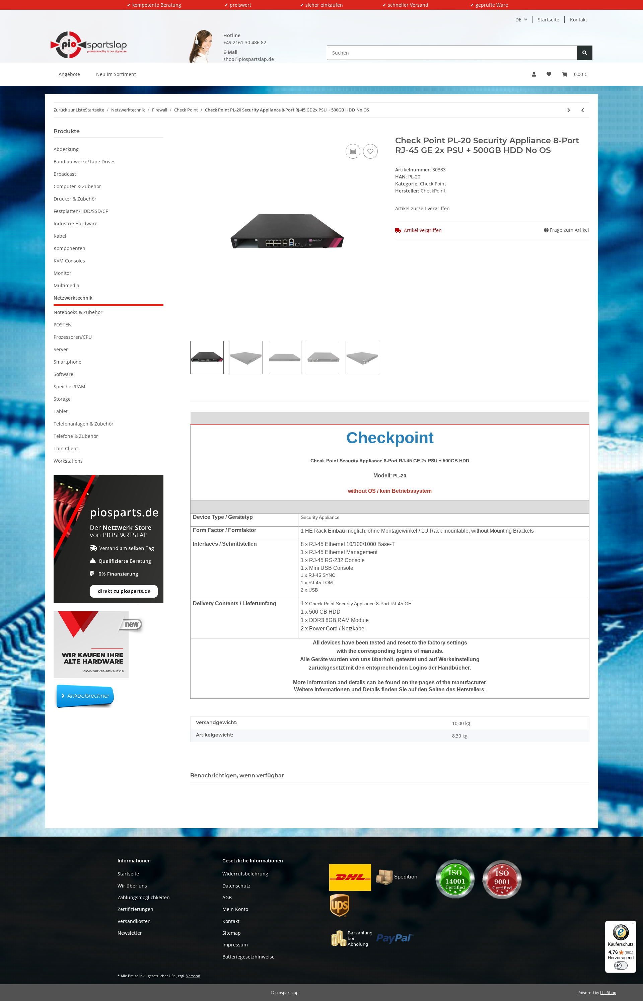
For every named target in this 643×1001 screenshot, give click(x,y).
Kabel (60, 236)
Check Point (433, 183)
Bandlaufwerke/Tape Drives (85, 161)
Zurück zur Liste (69, 110)
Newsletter (130, 933)
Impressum (235, 944)
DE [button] (518, 19)
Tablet (61, 411)
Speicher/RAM (69, 386)
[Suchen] (584, 53)
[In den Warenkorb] (195, 132)
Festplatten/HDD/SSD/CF (81, 211)
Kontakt (578, 19)
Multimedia (66, 285)
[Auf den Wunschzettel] (370, 151)
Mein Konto (235, 909)
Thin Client (66, 448)
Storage (62, 399)
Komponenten (69, 248)
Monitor (62, 273)
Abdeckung (66, 149)
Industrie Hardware (75, 223)
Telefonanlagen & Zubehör (84, 423)
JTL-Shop (608, 992)
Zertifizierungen (135, 909)
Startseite (548, 19)
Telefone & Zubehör (76, 436)
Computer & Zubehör (77, 186)
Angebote (69, 74)
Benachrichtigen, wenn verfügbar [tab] (237, 775)
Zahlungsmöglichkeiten (144, 897)
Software (63, 374)
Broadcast (65, 174)
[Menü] (632, 925)
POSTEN (63, 324)
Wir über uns (132, 885)
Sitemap (231, 933)
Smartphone (67, 362)
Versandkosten (134, 921)
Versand (193, 975)
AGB (227, 897)
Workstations (68, 461)
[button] (533, 74)
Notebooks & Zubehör (78, 312)
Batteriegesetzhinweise (248, 956)
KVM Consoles (69, 260)
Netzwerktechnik (73, 298)
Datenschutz (236, 885)
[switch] (621, 965)
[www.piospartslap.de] (89, 45)
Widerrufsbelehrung (245, 873)
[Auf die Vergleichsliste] (353, 151)
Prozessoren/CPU (73, 337)
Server (61, 349)
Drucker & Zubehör (75, 199)
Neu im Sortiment (116, 74)
